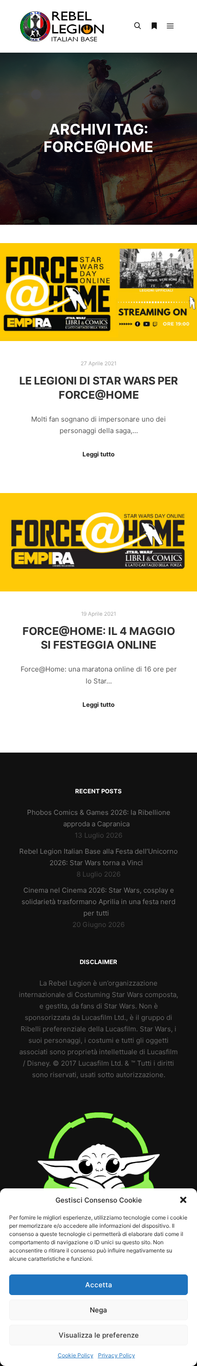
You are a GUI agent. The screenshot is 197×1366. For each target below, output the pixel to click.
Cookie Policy (75, 1355)
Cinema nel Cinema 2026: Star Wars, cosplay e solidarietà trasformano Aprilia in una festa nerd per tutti (98, 901)
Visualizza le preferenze (99, 1335)
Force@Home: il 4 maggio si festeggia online (98, 638)
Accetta (98, 1284)
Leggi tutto (98, 454)
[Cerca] (137, 26)
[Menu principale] (170, 26)
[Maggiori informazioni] (154, 26)
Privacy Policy (116, 1355)
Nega (98, 1310)
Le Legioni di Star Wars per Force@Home (98, 387)
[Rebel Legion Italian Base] (64, 26)
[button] (183, 1199)
